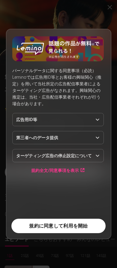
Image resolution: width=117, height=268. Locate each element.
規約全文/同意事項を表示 (55, 170)
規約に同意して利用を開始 (58, 226)
